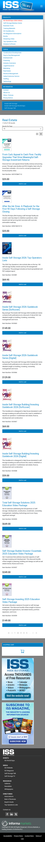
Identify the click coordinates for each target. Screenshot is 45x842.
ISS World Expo (9, 760)
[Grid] (37, 134)
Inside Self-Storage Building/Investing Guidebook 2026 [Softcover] (20, 406)
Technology (7, 81)
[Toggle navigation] (41, 6)
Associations (8, 796)
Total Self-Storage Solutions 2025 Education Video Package (18, 504)
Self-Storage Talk (10, 108)
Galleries (7, 783)
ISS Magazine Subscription (12, 33)
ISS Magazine (9, 770)
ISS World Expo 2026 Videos (12, 20)
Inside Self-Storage (10, 103)
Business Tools (8, 26)
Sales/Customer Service (11, 76)
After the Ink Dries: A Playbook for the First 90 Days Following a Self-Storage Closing (21, 209)
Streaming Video (8, 39)
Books (5, 36)
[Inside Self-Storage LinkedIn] (12, 814)
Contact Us (6, 809)
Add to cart (22, 184)
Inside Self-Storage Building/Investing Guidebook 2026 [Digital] (20, 455)
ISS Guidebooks (8, 31)
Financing (6, 60)
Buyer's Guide (9, 802)
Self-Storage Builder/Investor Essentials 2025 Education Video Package (21, 552)
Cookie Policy (29, 836)
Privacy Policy (18, 836)
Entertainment (7, 58)
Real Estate (7, 71)
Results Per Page (7, 126)
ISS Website (8, 768)
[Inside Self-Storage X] (16, 814)
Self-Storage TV (9, 776)
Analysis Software (9, 44)
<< (8, 633)
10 (4, 129)
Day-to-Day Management (11, 55)
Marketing (6, 68)
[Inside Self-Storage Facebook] (7, 814)
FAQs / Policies (8, 95)
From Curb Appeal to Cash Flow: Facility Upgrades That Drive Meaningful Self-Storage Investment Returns (21, 157)
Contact (6, 90)
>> (36, 633)
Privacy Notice (8, 98)
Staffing (6, 79)
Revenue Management (10, 73)
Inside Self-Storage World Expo (14, 106)
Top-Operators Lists (10, 41)
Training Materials (9, 28)
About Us (6, 92)
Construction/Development (12, 52)
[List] (41, 134)
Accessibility (7, 836)
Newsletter (8, 786)
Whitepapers (8, 789)
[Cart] (22, 651)
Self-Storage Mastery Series (12, 23)
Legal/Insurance (8, 66)
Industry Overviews (9, 63)
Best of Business (10, 799)
